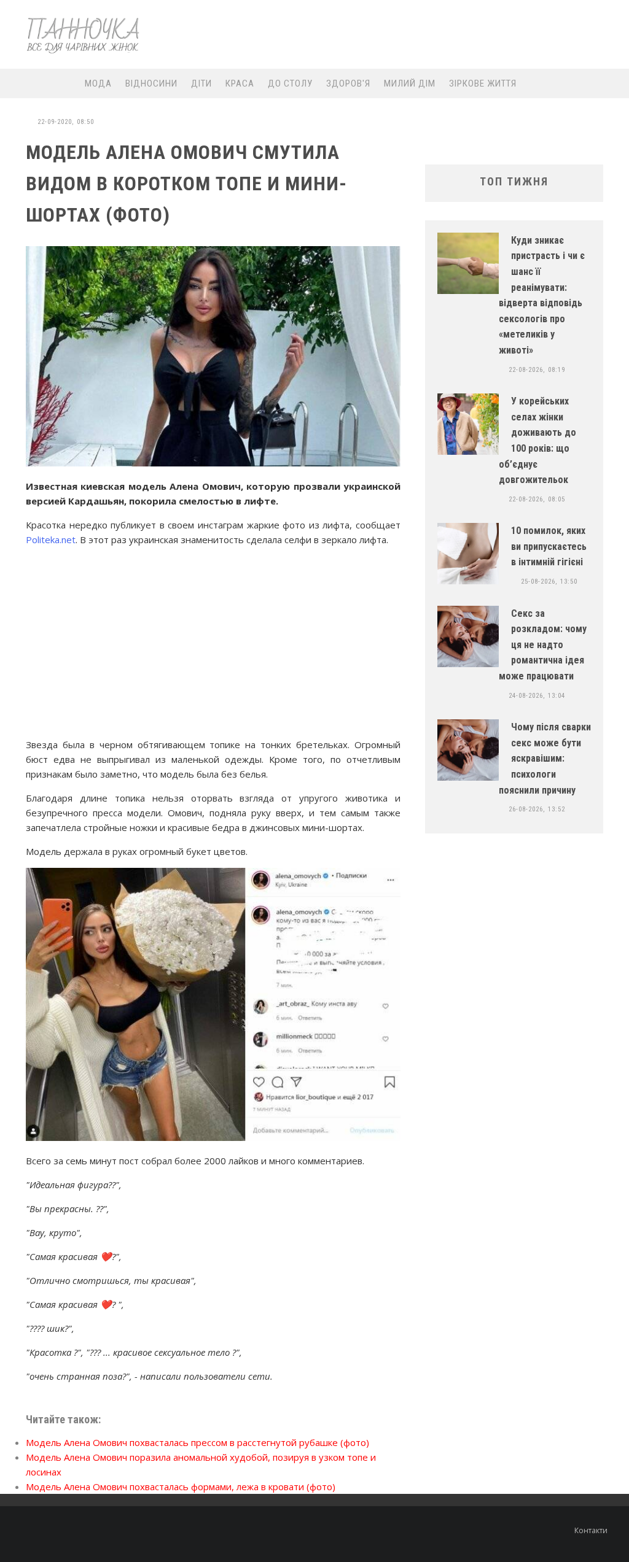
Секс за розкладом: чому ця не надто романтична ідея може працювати (543, 645)
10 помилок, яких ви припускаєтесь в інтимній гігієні (549, 546)
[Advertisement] (391, 35)
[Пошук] (607, 83)
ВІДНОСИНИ (151, 83)
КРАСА (239, 83)
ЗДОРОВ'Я (348, 83)
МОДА (98, 83)
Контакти (591, 1530)
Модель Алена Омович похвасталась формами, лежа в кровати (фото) (180, 1486)
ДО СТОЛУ (290, 83)
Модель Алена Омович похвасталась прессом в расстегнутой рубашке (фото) (197, 1442)
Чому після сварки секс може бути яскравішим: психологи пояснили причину (545, 758)
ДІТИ (201, 83)
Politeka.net (51, 539)
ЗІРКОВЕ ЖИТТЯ (483, 83)
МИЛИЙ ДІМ (410, 83)
